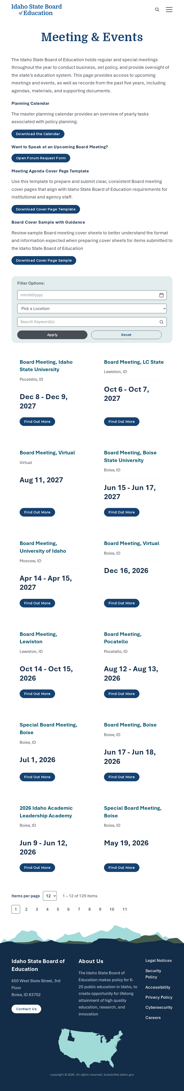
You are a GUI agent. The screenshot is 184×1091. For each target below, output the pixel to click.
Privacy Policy (158, 997)
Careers (153, 1017)
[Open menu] (169, 9)
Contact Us (26, 1009)
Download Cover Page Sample (44, 260)
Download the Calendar (38, 134)
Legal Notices (158, 960)
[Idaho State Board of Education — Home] (37, 9)
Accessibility (157, 987)
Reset (126, 335)
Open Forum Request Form (41, 158)
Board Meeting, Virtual (47, 452)
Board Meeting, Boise (130, 724)
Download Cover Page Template (45, 209)
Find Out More (37, 421)
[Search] (157, 9)
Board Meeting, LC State (134, 361)
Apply (52, 335)
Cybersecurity (158, 1007)
